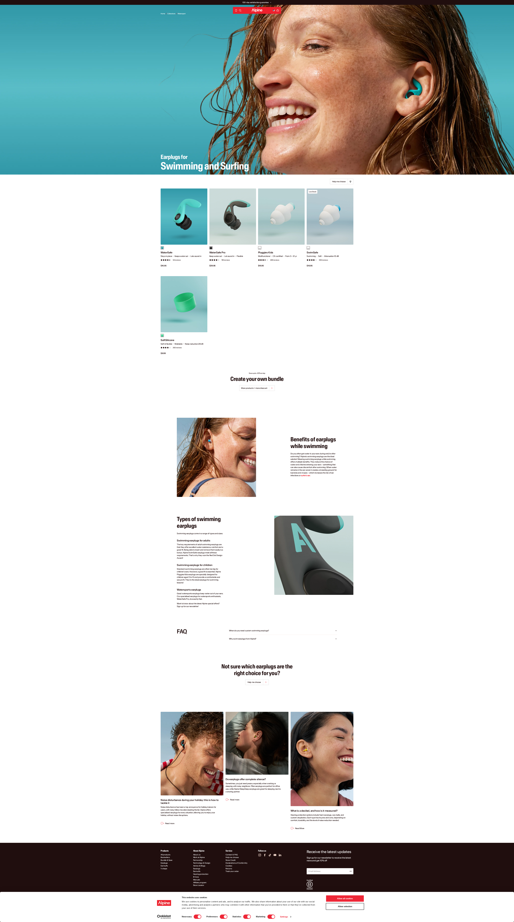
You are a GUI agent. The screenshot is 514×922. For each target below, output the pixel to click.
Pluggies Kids (265, 252)
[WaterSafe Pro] (232, 216)
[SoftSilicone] (184, 304)
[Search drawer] (240, 10)
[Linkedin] (280, 855)
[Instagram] (259, 855)
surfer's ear (305, 475)
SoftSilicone (167, 340)
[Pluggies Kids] (281, 216)
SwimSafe (312, 252)
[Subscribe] (350, 871)
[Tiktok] (269, 855)
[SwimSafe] (330, 216)
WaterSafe (166, 252)
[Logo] (257, 10)
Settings (284, 917)
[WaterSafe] (184, 216)
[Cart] (277, 10)
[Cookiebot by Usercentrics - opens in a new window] (164, 917)
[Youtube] (275, 855)
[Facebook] (264, 855)
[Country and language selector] (274, 10)
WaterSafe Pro (217, 252)
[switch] (223, 916)
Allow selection (345, 906)
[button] (270, 2)
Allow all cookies (345, 898)
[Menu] (236, 10)
